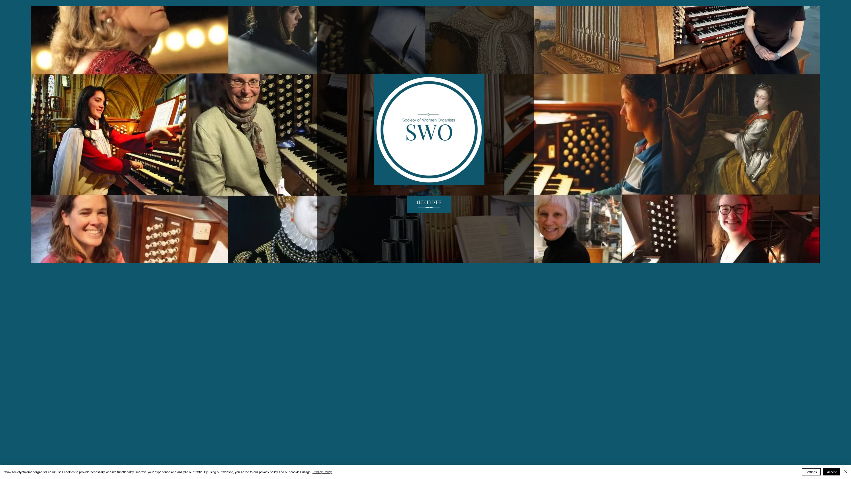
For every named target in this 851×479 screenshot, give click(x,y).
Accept (832, 472)
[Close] (845, 471)
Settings (811, 472)
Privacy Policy (322, 472)
